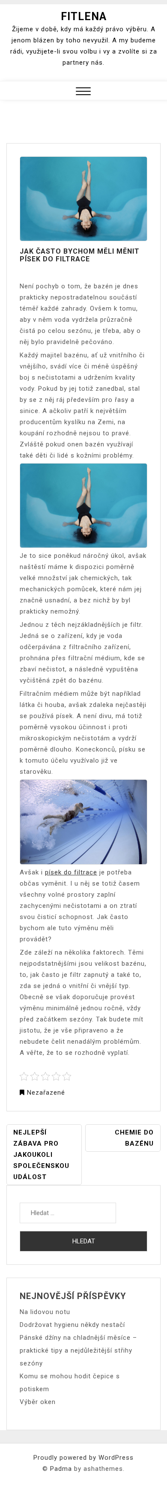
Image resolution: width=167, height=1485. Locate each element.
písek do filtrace (71, 872)
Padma (61, 1469)
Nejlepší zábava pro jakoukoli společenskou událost (41, 1155)
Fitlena (84, 16)
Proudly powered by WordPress (83, 1457)
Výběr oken (38, 1402)
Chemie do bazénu (134, 1138)
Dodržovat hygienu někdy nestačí (72, 1325)
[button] (83, 92)
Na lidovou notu (45, 1312)
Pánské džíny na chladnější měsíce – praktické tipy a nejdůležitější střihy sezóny (78, 1350)
